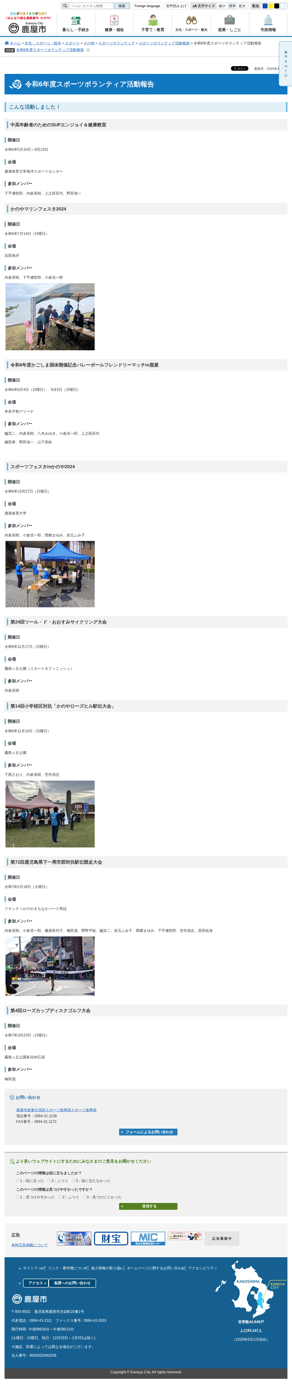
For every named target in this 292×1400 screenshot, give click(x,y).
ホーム (15, 43)
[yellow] (271, 5)
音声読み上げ (176, 6)
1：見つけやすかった (37, 1197)
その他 (88, 43)
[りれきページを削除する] (88, 50)
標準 (232, 6)
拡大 (242, 6)
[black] (276, 5)
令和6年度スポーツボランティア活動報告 (50, 50)
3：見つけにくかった (104, 1197)
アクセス (36, 1283)
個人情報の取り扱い (107, 1268)
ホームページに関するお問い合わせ (156, 1268)
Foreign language (147, 6)
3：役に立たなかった (93, 1181)
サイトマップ (34, 1268)
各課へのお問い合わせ (72, 1283)
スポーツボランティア (116, 43)
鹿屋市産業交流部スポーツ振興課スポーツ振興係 (56, 1110)
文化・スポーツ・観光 (43, 43)
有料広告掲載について (29, 1245)
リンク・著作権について (68, 1268)
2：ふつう (60, 1181)
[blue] (265, 5)
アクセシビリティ (202, 1268)
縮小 (222, 6)
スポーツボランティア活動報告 (164, 43)
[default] (282, 5)
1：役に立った (32, 1181)
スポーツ (72, 43)
